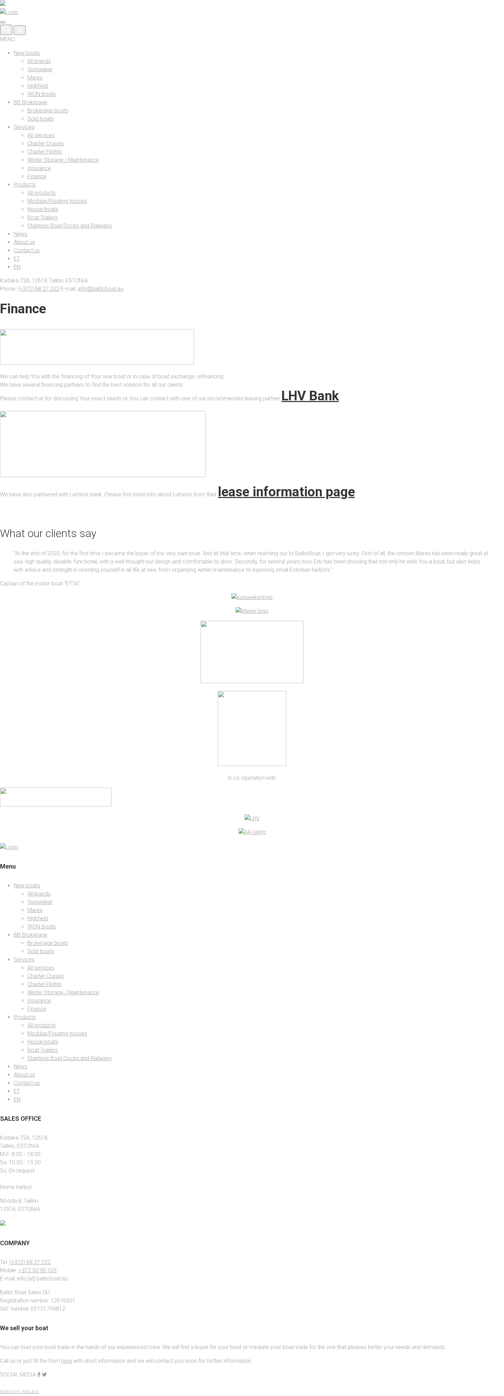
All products (41, 193)
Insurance (39, 168)
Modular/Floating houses (57, 201)
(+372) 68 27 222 (38, 289)
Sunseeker (40, 69)
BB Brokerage (30, 102)
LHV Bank (310, 395)
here (66, 1361)
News (20, 234)
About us (24, 242)
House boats (42, 209)
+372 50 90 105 (38, 1270)
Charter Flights (44, 151)
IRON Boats (41, 94)
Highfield (37, 86)
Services (24, 127)
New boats (27, 53)
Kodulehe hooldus (19, 1392)
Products (25, 184)
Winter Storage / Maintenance (63, 160)
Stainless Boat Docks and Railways (69, 225)
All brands (39, 61)
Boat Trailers (42, 217)
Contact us (27, 250)
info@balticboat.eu (100, 289)
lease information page (286, 491)
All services (41, 135)
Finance (36, 176)
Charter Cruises (45, 143)
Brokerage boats (47, 110)
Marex (35, 77)
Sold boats (40, 119)
